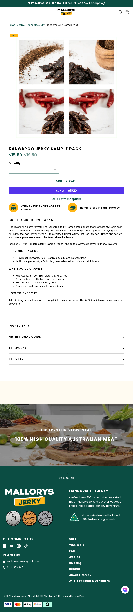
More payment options (66, 199)
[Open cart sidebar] (127, 12)
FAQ (72, 551)
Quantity (15, 163)
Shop (72, 539)
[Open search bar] (120, 12)
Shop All (21, 24)
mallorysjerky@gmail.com (23, 561)
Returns (74, 569)
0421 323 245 (15, 567)
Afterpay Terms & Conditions (89, 581)
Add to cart (66, 181)
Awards (74, 557)
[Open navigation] (5, 12)
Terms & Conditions (59, 595)
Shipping (75, 563)
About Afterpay (80, 575)
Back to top (66, 478)
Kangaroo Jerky (36, 24)
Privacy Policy (78, 595)
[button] (66, 87)
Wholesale (76, 545)
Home (12, 24)
